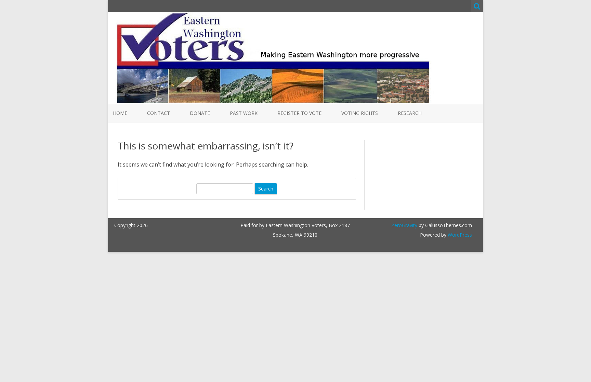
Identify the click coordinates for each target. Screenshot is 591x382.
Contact (158, 113)
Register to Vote (299, 113)
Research (410, 113)
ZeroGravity (404, 225)
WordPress (459, 235)
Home (120, 113)
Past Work (244, 113)
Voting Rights (359, 113)
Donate (200, 113)
